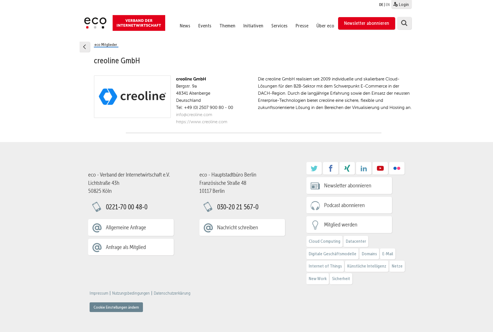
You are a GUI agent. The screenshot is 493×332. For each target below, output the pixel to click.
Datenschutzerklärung (172, 293)
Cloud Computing (324, 241)
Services (279, 26)
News (185, 26)
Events (204, 26)
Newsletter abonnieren (366, 23)
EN (388, 4)
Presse (302, 26)
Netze (397, 266)
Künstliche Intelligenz (366, 266)
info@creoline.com (194, 114)
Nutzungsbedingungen (131, 293)
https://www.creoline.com (201, 121)
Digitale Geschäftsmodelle (332, 253)
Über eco (325, 26)
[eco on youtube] (380, 170)
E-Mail (387, 253)
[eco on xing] (347, 170)
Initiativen (253, 26)
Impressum (99, 293)
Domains (369, 253)
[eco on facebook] (330, 170)
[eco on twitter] (314, 170)
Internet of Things (325, 266)
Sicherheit (341, 278)
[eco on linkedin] (363, 170)
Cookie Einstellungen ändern (116, 307)
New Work (318, 278)
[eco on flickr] (396, 170)
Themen (227, 26)
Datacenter (356, 241)
